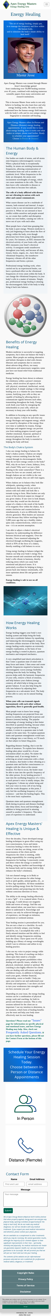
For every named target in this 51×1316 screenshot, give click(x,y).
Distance (34, 138)
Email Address (37, 1179)
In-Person (24, 138)
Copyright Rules (25, 1272)
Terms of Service (26, 1285)
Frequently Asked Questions (23, 1032)
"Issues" (36, 1020)
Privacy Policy (24, 1302)
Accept (25, 1306)
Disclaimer (25, 1291)
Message (25, 1189)
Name (14, 1179)
